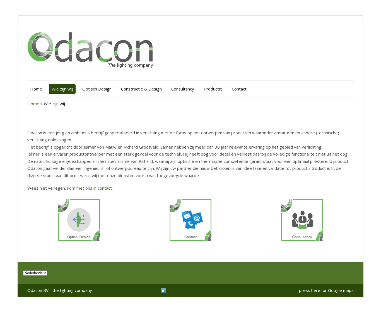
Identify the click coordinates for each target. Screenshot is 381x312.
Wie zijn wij (62, 89)
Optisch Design (97, 89)
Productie (213, 89)
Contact (239, 89)
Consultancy (182, 89)
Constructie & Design (141, 89)
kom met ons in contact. (90, 188)
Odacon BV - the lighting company (59, 290)
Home (36, 89)
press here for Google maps (326, 290)
